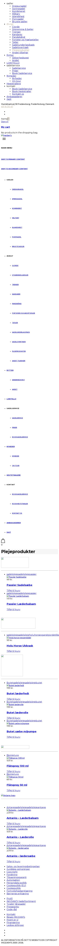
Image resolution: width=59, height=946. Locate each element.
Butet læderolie (17, 712)
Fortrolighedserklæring (20, 891)
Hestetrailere (14, 83)
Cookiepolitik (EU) (16, 885)
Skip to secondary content (14, 169)
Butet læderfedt (18, 693)
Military (16, 14)
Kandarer (17, 34)
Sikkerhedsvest (20, 57)
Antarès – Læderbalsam (23, 818)
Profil (10, 898)
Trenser (16, 32)
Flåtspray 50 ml (17, 784)
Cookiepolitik (14, 888)
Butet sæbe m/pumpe (21, 731)
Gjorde (16, 26)
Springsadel (18, 8)
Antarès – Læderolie (20, 837)
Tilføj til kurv (13, 590)
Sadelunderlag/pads (23, 45)
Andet (15, 60)
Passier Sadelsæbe (19, 585)
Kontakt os (18, 94)
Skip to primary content (13, 159)
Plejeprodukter (20, 50)
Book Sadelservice (22, 73)
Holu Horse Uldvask (20, 645)
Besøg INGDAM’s (16, 917)
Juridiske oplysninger (18, 869)
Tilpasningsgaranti (16, 877)
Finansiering (13, 922)
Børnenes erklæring (18, 893)
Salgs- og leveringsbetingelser (23, 866)
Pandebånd (18, 37)
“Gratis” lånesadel (16, 904)
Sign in (4, 121)
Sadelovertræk (20, 47)
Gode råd (12, 909)
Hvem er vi (12, 920)
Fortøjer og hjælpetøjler (25, 39)
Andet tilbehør (20, 52)
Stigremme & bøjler (22, 29)
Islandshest (18, 16)
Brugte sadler (19, 21)
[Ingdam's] (6, 135)
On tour (16, 81)
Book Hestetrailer (21, 91)
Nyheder (11, 76)
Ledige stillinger (15, 925)
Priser (15, 70)
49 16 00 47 (7, 106)
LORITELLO (13, 63)
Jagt (9, 99)
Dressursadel (19, 6)
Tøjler (15, 42)
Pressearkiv (13, 906)
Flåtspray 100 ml (18, 765)
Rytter (10, 55)
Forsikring (12, 874)
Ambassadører (14, 96)
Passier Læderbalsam (21, 603)
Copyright (12, 872)
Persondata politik (17, 882)
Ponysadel (18, 19)
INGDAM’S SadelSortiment (21, 901)
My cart (5, 127)
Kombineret (18, 11)
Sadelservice (19, 68)
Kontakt (11, 914)
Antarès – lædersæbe (21, 856)
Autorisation (13, 880)
